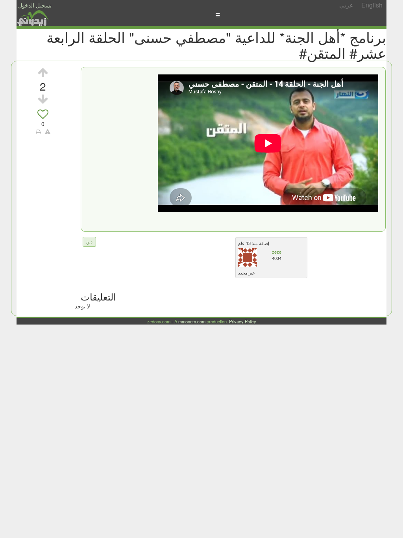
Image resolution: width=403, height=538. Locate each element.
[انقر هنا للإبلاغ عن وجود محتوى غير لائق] (47, 131)
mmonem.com (191, 321)
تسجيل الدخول (35, 5)
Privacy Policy (242, 321)
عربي (346, 4)
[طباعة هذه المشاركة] (38, 131)
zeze (276, 252)
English (372, 4)
